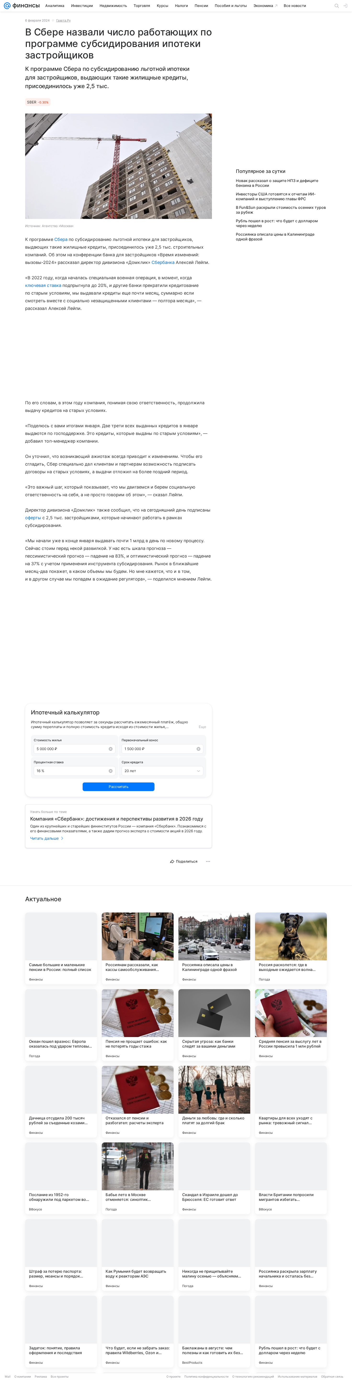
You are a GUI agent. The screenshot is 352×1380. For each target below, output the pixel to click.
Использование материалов (297, 1376)
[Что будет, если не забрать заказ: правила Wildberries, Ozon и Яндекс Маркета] (138, 1332)
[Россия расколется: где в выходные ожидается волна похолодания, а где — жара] (291, 948)
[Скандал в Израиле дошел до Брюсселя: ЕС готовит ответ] (214, 1178)
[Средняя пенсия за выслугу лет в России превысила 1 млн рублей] (291, 1025)
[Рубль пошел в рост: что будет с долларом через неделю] (291, 1332)
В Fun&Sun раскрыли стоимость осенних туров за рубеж (281, 210)
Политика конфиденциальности (206, 1376)
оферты (33, 517)
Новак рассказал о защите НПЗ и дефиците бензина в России (277, 183)
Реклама (41, 1376)
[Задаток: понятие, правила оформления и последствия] (61, 1332)
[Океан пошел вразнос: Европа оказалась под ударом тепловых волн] (61, 1025)
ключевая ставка (43, 285)
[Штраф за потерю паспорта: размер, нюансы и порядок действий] (61, 1255)
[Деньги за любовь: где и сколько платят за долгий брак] (214, 1102)
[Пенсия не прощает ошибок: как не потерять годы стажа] (138, 1025)
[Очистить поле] (110, 749)
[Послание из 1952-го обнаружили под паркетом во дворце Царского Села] (61, 1178)
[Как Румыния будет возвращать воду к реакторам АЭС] (138, 1255)
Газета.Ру (63, 20)
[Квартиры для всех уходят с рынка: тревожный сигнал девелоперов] (291, 1102)
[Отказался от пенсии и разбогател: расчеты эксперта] (138, 1102)
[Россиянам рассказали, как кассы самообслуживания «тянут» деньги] (138, 948)
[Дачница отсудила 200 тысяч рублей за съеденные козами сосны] (61, 1102)
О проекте (173, 1376)
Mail (8, 1376)
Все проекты (59, 1376)
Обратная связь (332, 1376)
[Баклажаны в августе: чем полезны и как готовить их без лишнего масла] (214, 1332)
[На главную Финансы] (25, 5)
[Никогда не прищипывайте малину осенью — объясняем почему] (214, 1255)
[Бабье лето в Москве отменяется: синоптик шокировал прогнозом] (138, 1178)
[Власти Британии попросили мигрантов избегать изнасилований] (291, 1178)
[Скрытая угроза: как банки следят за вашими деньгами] (214, 1025)
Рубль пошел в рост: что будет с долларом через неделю (277, 223)
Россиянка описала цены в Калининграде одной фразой (275, 236)
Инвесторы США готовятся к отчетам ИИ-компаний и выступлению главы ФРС (276, 196)
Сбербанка (163, 262)
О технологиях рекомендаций (253, 1376)
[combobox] (158, 771)
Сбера (61, 239)
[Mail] (7, 5)
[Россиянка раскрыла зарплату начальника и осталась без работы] (291, 1255)
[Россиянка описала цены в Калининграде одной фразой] (214, 948)
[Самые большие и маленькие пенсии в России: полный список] (61, 948)
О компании (22, 1376)
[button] (118, 167)
